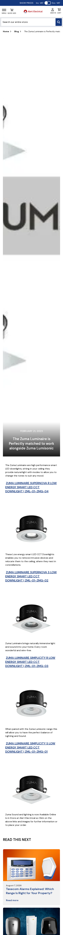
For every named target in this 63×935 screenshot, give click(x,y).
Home (6, 31)
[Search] (59, 22)
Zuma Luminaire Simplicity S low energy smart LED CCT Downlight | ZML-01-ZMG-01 (30, 747)
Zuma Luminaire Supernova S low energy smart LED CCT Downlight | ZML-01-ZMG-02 (31, 576)
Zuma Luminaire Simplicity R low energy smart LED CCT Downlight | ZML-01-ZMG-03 (30, 662)
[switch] (48, 3)
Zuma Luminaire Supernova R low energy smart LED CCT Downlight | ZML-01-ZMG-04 (31, 487)
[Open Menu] (4, 9)
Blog (16, 31)
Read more (12, 900)
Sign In (53, 13)
